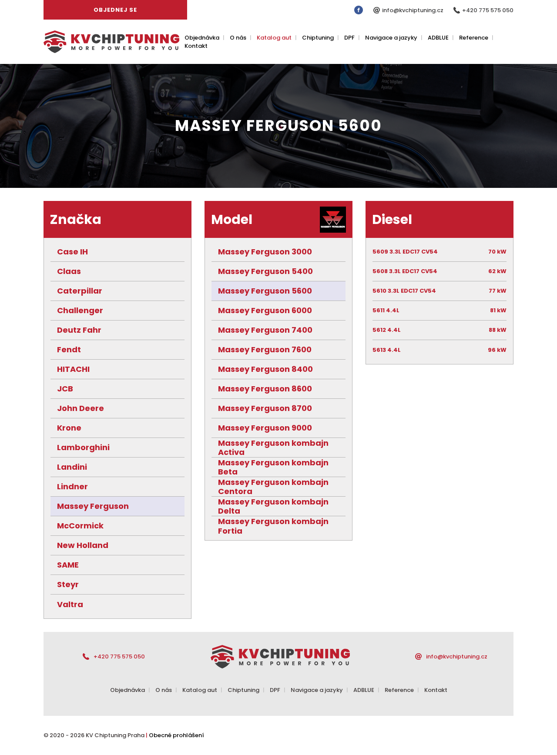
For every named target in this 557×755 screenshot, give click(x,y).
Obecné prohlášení (176, 735)
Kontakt (196, 46)
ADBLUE (438, 37)
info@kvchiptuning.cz (413, 10)
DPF (349, 37)
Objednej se (115, 10)
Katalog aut (274, 37)
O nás (238, 37)
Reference (473, 37)
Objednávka (202, 37)
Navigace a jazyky (391, 37)
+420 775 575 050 (487, 10)
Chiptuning (318, 37)
